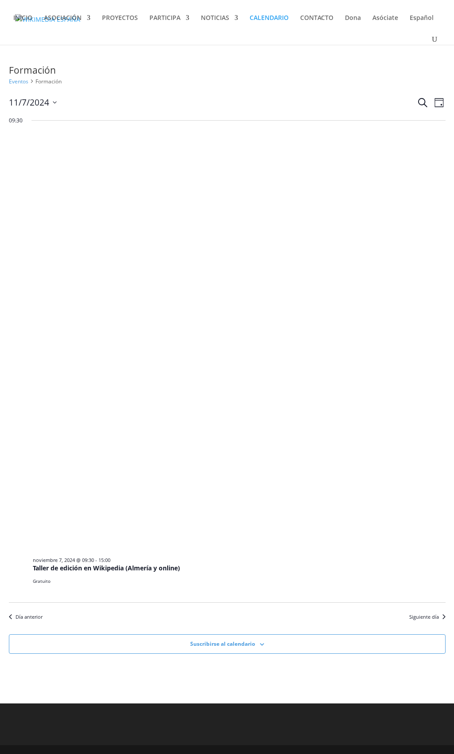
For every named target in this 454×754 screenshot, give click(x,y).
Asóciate (385, 18)
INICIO (22, 18)
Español (422, 18)
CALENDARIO (269, 18)
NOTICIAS (215, 18)
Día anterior (29, 616)
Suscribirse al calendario (222, 644)
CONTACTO (316, 18)
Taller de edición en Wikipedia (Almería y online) (106, 568)
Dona (353, 18)
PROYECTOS (120, 18)
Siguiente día (424, 616)
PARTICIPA (164, 18)
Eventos (18, 81)
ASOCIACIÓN (63, 18)
